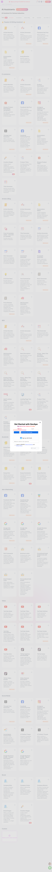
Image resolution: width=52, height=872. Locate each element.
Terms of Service (29, 444)
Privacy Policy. (19, 445)
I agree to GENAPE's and (25, 445)
